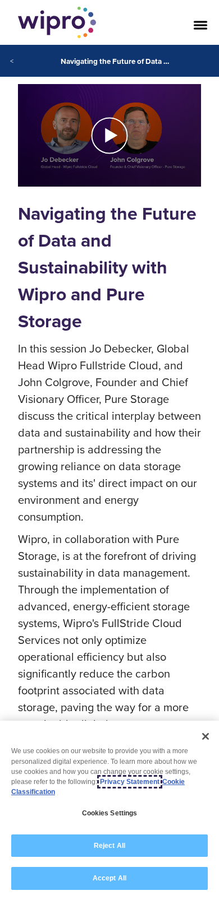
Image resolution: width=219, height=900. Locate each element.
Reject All (109, 846)
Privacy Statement (129, 782)
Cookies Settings (110, 813)
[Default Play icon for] (110, 135)
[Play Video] (109, 134)
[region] (109, 810)
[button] (109, 136)
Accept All (109, 878)
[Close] (205, 736)
